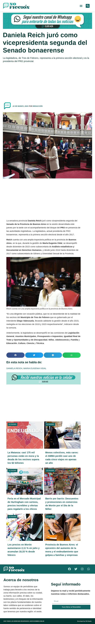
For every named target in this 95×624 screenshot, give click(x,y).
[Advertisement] (47, 81)
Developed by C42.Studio (84, 621)
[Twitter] (76, 569)
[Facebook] (69, 569)
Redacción (38, 106)
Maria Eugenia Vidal (34, 368)
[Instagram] (82, 569)
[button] (81, 6)
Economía (12, 424)
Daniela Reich (14, 368)
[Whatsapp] (89, 569)
